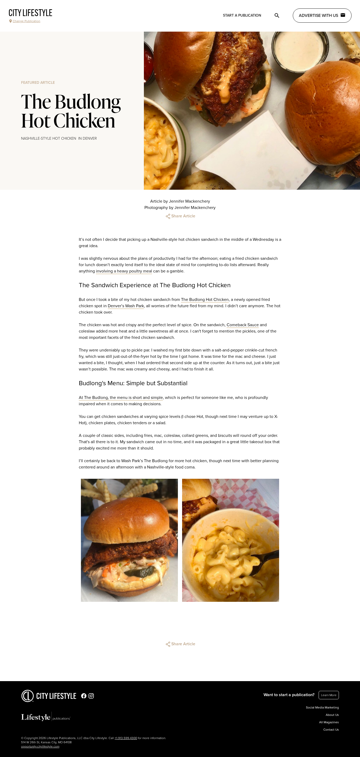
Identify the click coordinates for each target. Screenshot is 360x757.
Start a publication (242, 15)
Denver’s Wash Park (126, 306)
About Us (332, 715)
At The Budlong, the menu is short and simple (121, 397)
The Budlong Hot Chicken (205, 299)
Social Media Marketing (322, 707)
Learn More (329, 695)
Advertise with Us (318, 15)
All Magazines (329, 722)
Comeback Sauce (243, 325)
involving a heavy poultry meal (124, 271)
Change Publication (26, 21)
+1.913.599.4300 (126, 738)
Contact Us (331, 729)
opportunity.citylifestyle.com (40, 746)
